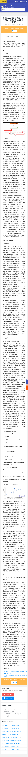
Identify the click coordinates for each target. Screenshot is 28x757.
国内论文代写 (6, 36)
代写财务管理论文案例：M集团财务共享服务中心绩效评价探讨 (15, 737)
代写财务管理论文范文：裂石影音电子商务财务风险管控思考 (14, 728)
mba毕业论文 (6, 709)
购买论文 (14, 30)
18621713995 (9, 694)
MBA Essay (5, 716)
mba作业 (21, 713)
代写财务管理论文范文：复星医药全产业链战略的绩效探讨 (14, 743)
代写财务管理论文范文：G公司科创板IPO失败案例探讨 (13, 740)
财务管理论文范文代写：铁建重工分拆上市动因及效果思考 (14, 734)
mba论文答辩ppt (6, 711)
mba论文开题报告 (7, 713)
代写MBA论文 (11, 14)
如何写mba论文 (18, 14)
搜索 (23, 9)
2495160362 (9, 698)
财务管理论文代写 (14, 36)
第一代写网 (5, 14)
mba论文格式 (14, 711)
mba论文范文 (13, 709)
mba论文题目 (15, 713)
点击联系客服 (14, 682)
